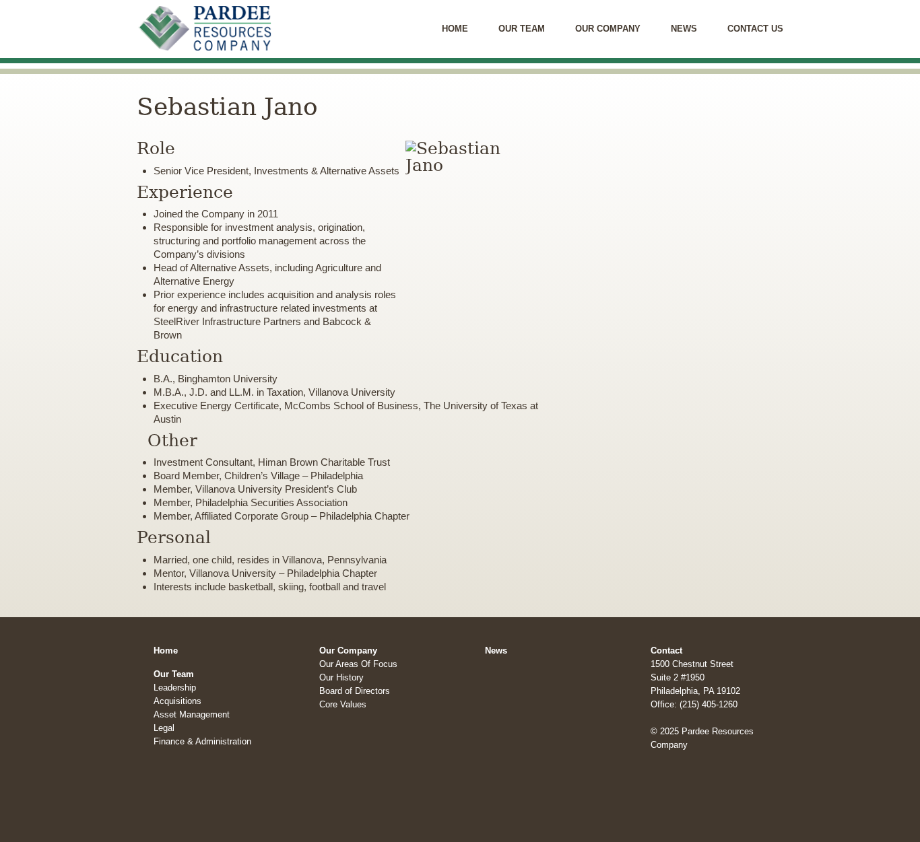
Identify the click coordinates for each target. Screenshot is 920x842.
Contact (666, 650)
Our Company (607, 29)
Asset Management (192, 714)
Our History (341, 677)
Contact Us (755, 29)
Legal (164, 728)
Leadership (175, 687)
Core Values (342, 704)
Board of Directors (354, 691)
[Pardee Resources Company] (197, 7)
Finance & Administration (202, 741)
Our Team (521, 29)
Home (455, 29)
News (684, 29)
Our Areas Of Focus (358, 664)
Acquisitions (177, 701)
